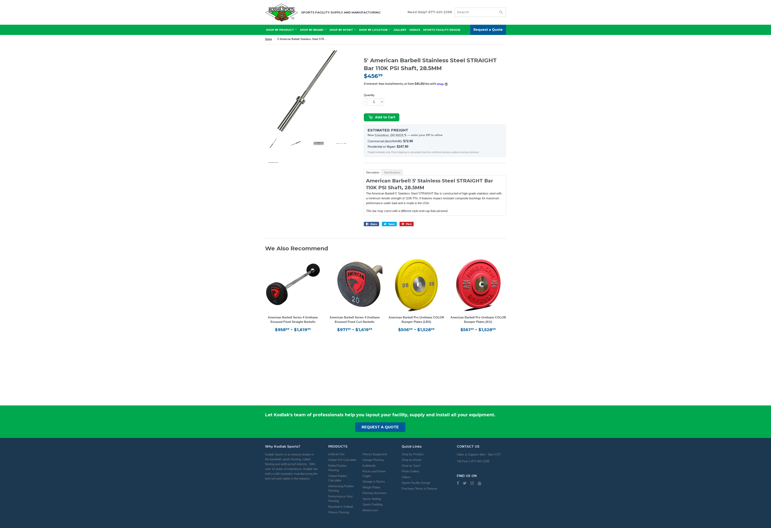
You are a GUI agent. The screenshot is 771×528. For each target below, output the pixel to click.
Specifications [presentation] (392, 172)
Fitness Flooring (338, 512)
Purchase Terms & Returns (419, 488)
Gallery (400, 29)
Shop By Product (280, 29)
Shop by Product (412, 454)
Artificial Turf (336, 454)
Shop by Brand (411, 459)
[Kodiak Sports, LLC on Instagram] (472, 483)
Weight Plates (371, 487)
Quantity (369, 95)
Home (268, 39)
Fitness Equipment (374, 454)
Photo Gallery (410, 471)
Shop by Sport (411, 465)
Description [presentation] (372, 172)
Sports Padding (372, 504)
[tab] (372, 172)
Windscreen (370, 510)
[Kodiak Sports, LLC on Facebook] (458, 483)
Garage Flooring (372, 459)
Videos (414, 29)
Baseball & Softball (340, 506)
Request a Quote (488, 30)
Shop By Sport (341, 29)
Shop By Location (373, 29)
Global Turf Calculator (342, 459)
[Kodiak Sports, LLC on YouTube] (479, 483)
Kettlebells (369, 465)
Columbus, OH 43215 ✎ (391, 135)
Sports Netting (371, 498)
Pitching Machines (374, 493)
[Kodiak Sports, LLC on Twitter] (465, 483)
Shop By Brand (312, 29)
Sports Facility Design (441, 29)
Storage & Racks (373, 481)
